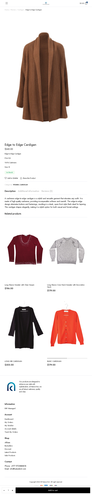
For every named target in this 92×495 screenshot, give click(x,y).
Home (7, 10)
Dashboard (9, 419)
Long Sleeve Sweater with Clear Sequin (19, 285)
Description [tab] (10, 191)
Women (13, 10)
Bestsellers (9, 445)
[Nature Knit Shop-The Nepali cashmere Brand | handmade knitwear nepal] (46, 3)
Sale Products (10, 455)
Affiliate (7, 442)
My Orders (9, 422)
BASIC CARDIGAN (54, 361)
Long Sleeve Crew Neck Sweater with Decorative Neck (65, 286)
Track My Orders (11, 432)
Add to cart (53, 490)
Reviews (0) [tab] (47, 191)
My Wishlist (9, 425)
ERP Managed (10, 408)
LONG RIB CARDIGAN (13, 361)
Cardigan (21, 10)
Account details (10, 428)
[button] (11, 178)
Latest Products (10, 452)
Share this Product (29, 178)
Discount (8, 449)
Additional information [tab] (28, 191)
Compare (43, 234)
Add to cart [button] (43, 239)
